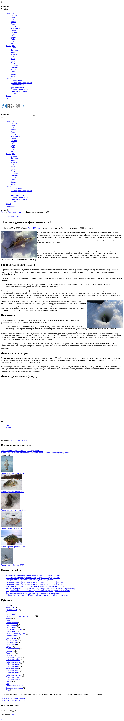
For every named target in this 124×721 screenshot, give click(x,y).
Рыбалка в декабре (13, 662)
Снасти (9, 78)
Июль (13, 61)
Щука (13, 35)
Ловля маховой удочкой (15, 634)
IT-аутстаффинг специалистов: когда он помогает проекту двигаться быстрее (38, 591)
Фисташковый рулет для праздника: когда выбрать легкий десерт (33, 593)
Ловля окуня (11, 638)
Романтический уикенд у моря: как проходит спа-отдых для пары (33, 575)
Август (14, 63)
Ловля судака (11, 642)
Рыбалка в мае (12, 668)
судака (17, 440)
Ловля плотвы (12, 640)
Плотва (14, 33)
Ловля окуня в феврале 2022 (12, 492)
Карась (13, 22)
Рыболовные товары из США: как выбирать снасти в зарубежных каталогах (37, 595)
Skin (12, 715)
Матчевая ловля (17, 87)
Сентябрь (14, 65)
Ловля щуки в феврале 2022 (12, 565)
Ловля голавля (12, 623)
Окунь (13, 30)
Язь (12, 43)
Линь (13, 17)
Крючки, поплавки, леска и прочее (20, 616)
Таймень (14, 39)
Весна (13, 74)
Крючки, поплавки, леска (21, 83)
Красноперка (16, 28)
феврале (24, 440)
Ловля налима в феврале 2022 (13, 510)
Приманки (10, 98)
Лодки (13, 93)
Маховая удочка (17, 85)
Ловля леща (11, 631)
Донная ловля (16, 80)
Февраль (14, 50)
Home (3, 212)
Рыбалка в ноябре (13, 673)
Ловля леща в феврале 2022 (12, 528)
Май (12, 56)
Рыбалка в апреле (13, 660)
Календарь (10, 46)
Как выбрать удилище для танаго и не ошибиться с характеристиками (35, 586)
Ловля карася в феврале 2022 (13, 547)
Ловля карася (11, 625)
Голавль (14, 15)
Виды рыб (10, 13)
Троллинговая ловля (19, 91)
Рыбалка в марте (12, 671)
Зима (13, 76)
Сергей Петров (34, 228)
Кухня (8, 96)
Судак (13, 37)
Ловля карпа (11, 627)
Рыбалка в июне (12, 666)
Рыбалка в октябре (13, 675)
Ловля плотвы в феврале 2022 (13, 473)
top (2, 719)
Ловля (11, 440)
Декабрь (14, 72)
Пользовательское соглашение (13, 700)
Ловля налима (11, 636)
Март (13, 52)
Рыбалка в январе (13, 679)
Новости (9, 651)
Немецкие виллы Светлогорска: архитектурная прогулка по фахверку (35, 582)
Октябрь (14, 67)
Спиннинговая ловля (19, 89)
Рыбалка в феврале (15, 212)
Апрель (14, 54)
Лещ (12, 19)
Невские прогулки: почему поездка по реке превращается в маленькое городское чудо (41, 588)
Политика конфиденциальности (14, 698)
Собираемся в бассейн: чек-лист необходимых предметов (29, 580)
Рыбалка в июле (12, 664)
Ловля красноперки (14, 629)
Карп (13, 24)
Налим (13, 26)
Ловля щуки (11, 644)
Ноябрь (14, 70)
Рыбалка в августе (13, 657)
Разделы (9, 655)
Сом (12, 41)
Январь (14, 48)
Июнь (13, 59)
